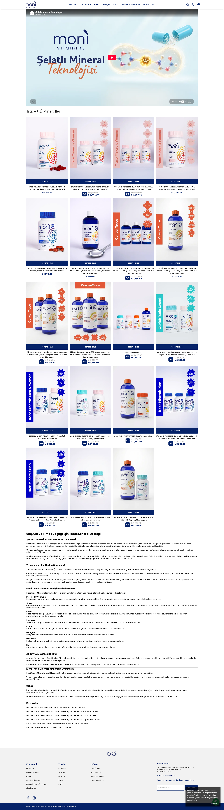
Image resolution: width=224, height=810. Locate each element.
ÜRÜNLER (72, 4)
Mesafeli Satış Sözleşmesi (36, 784)
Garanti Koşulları (32, 772)
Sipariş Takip (31, 788)
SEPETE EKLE (47, 181)
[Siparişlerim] (192, 4)
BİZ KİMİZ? (86, 4)
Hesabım (62, 768)
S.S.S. (115, 4)
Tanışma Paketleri (98, 780)
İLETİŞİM (106, 4)
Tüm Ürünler (96, 768)
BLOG (96, 4)
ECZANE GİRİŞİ (149, 4)
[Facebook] (28, 798)
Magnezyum (96, 772)
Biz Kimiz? (30, 768)
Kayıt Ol (61, 776)
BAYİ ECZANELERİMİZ (131, 4)
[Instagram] (34, 798)
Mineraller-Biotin (97, 776)
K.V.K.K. (29, 776)
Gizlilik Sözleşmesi (33, 780)
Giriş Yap (61, 772)
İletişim (61, 780)
